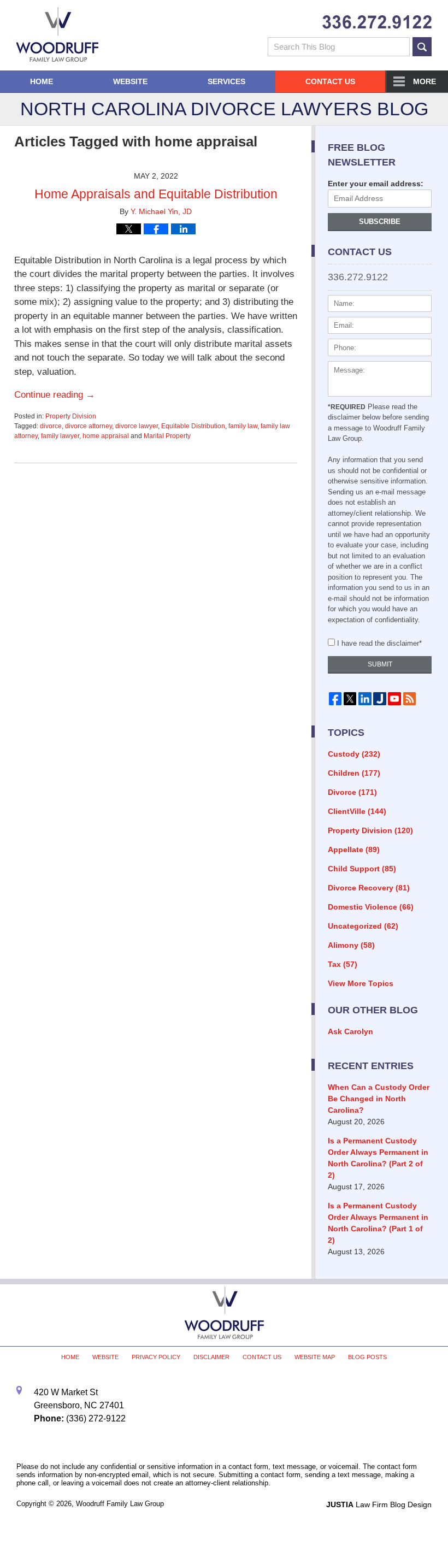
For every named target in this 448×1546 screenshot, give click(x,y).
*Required (347, 407)
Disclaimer (211, 1357)
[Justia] (379, 698)
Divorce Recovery (369, 887)
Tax (342, 964)
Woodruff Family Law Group (120, 1504)
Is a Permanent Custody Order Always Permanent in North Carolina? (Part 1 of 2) (378, 1222)
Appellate (354, 849)
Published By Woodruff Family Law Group (377, 22)
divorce (51, 426)
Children (354, 773)
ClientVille (357, 811)
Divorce (352, 792)
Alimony (351, 945)
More (424, 81)
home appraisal (105, 436)
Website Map (314, 1357)
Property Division (70, 416)
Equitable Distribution (193, 426)
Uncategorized (363, 926)
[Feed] (409, 698)
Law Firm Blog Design (379, 1504)
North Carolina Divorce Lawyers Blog (57, 34)
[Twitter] (350, 698)
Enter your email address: (375, 183)
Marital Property (167, 436)
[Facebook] (335, 698)
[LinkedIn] (364, 698)
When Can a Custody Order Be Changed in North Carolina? (378, 1098)
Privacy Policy (156, 1357)
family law (242, 426)
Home (41, 81)
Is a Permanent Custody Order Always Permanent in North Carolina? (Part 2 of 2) (378, 1157)
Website (130, 81)
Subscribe (379, 221)
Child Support (362, 868)
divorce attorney (88, 426)
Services (226, 81)
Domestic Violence (371, 906)
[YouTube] (394, 698)
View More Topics (360, 983)
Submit (380, 664)
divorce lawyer (136, 426)
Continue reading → (54, 395)
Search (422, 46)
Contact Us (330, 81)
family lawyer (60, 436)
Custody (354, 754)
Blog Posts (367, 1357)
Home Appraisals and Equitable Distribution (156, 194)
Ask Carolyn (350, 1031)
